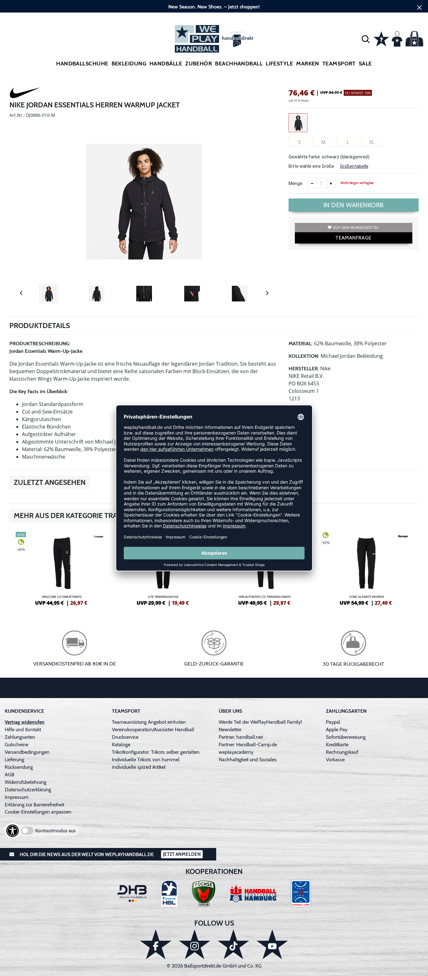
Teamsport (339, 63)
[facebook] (155, 944)
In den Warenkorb (353, 205)
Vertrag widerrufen (24, 722)
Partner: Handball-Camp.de (248, 744)
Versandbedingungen (27, 752)
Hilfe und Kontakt (23, 729)
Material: (301, 344)
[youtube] (272, 944)
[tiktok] (233, 944)
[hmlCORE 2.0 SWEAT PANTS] (62, 568)
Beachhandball (239, 63)
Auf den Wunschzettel (356, 227)
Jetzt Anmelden (182, 854)
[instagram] (194, 944)
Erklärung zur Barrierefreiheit (34, 805)
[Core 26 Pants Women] (366, 568)
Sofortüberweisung (346, 737)
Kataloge (121, 744)
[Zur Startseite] (213, 39)
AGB (9, 775)
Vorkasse (335, 760)
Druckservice (125, 737)
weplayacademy (236, 752)
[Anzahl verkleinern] (312, 183)
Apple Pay (336, 729)
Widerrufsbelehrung (25, 782)
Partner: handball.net (241, 737)
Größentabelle (354, 166)
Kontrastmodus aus (55, 831)
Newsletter (230, 729)
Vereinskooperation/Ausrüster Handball (153, 729)
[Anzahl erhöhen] (331, 183)
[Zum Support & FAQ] (381, 38)
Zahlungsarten (20, 737)
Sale (365, 63)
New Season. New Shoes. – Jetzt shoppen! (214, 7)
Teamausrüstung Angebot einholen (149, 722)
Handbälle (165, 63)
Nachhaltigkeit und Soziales (248, 760)
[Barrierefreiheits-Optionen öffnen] (12, 831)
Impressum (17, 797)
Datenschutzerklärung (28, 790)
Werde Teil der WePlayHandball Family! (260, 722)
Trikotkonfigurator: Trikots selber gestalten (156, 752)
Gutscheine (16, 744)
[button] (365, 39)
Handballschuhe (82, 63)
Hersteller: (304, 369)
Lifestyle (279, 63)
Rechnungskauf (342, 752)
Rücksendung (19, 767)
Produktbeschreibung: (39, 344)
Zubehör (198, 63)
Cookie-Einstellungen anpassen (38, 812)
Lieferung (14, 760)
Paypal (333, 722)
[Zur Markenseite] (25, 93)
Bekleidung (129, 63)
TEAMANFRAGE (353, 238)
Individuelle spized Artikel (138, 767)
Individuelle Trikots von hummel (146, 760)
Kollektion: (304, 356)
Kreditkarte (337, 744)
